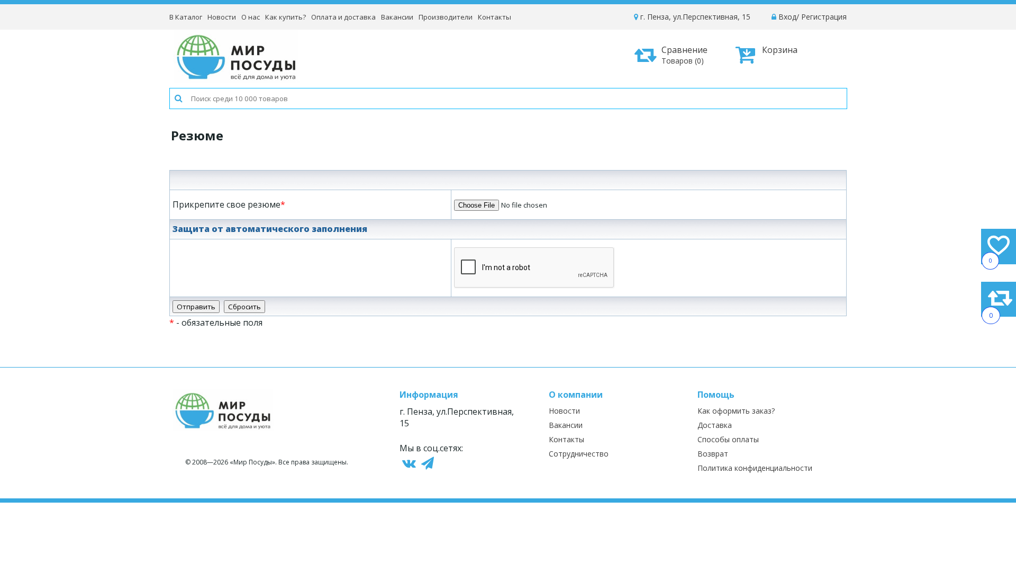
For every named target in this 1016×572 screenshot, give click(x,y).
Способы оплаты (728, 439)
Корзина (779, 50)
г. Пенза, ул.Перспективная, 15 (694, 17)
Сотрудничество (579, 454)
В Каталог (185, 17)
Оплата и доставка (343, 17)
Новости (221, 17)
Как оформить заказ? (736, 411)
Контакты (494, 17)
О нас (250, 17)
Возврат (712, 454)
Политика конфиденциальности (754, 468)
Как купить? (285, 17)
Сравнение (684, 55)
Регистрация (824, 17)
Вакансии (397, 17)
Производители (446, 17)
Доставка (714, 425)
